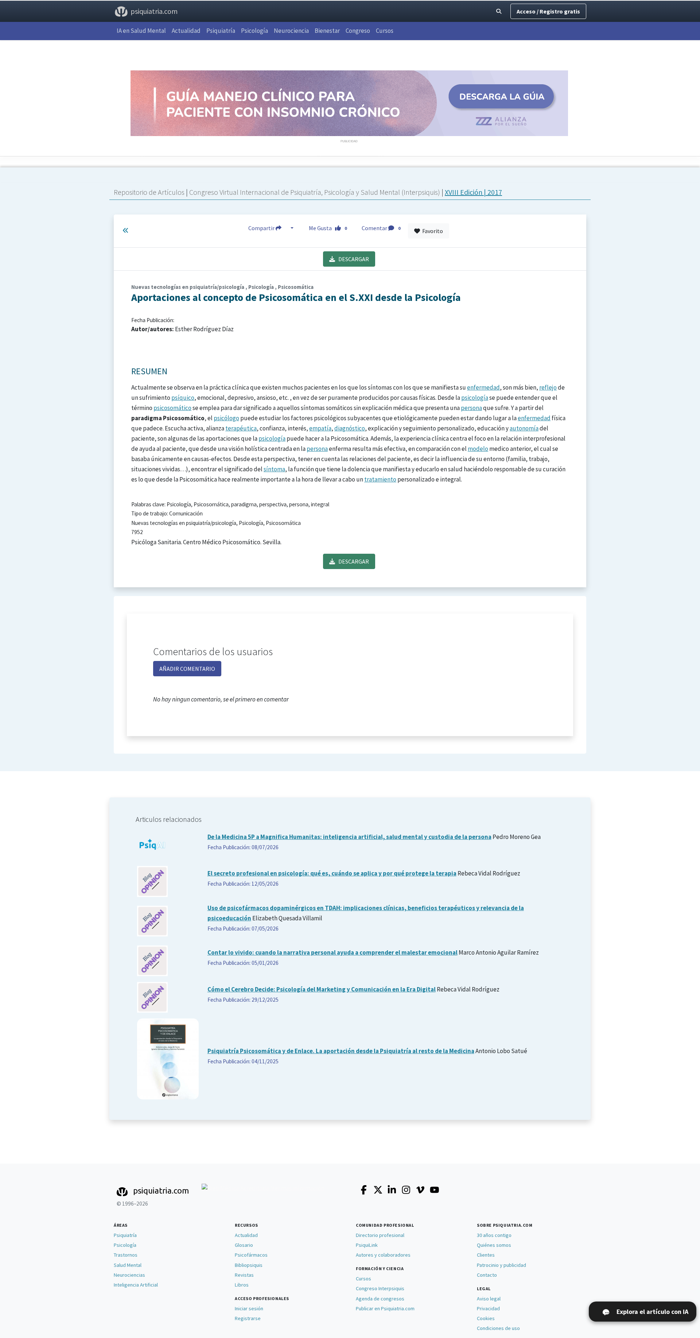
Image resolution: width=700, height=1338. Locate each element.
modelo (478, 449)
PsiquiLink (367, 1245)
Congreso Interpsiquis (380, 1288)
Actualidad (186, 31)
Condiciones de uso (498, 1328)
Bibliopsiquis (248, 1265)
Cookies (486, 1318)
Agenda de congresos (380, 1298)
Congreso (358, 31)
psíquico (182, 398)
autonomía (524, 428)
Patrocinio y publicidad (501, 1265)
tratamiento (380, 479)
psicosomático (172, 408)
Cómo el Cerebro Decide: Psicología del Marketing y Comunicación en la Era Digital (321, 989)
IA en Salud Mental (141, 31)
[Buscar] (499, 11)
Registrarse (248, 1318)
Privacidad (488, 1308)
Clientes (486, 1255)
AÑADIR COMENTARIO (187, 668)
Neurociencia (291, 31)
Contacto (487, 1275)
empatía (320, 428)
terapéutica (241, 428)
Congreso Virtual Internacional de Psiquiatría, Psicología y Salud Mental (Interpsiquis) (315, 192)
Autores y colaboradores (383, 1255)
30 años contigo (494, 1235)
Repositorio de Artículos (149, 192)
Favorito (431, 231)
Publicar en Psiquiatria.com (385, 1308)
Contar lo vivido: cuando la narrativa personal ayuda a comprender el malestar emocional (332, 952)
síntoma (274, 469)
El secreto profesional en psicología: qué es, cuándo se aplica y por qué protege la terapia (331, 873)
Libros (242, 1284)
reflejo (548, 387)
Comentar (381, 228)
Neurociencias (129, 1275)
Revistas (244, 1275)
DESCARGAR (352, 259)
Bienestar (327, 31)
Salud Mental (127, 1265)
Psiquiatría (220, 31)
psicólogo (226, 418)
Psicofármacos (251, 1255)
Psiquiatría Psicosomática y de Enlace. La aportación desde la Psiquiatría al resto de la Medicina (340, 1051)
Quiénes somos (494, 1245)
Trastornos (125, 1255)
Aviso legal (489, 1298)
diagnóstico (349, 428)
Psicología (254, 31)
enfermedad (483, 387)
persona (471, 408)
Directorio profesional (380, 1235)
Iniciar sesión (249, 1308)
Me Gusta (328, 228)
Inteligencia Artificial (136, 1284)
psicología (474, 398)
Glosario (244, 1245)
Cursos (384, 31)
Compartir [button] (262, 228)
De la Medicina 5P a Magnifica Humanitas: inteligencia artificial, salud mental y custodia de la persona (349, 837)
